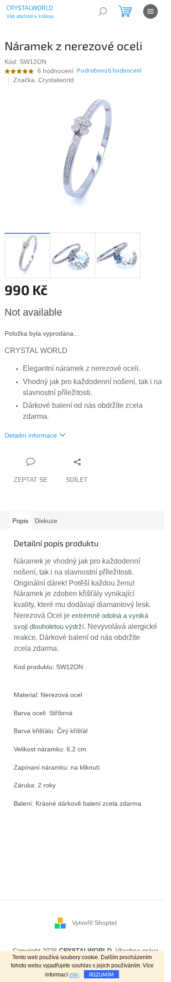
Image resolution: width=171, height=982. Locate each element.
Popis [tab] (20, 520)
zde (73, 974)
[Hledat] (102, 11)
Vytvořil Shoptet (94, 922)
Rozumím (101, 974)
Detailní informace (31, 435)
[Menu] (150, 11)
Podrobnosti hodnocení (109, 71)
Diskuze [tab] (46, 520)
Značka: (43, 80)
